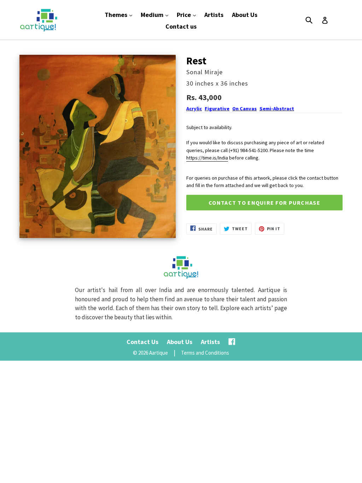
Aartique (158, 352)
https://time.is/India (207, 158)
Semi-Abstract (276, 108)
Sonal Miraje (204, 72)
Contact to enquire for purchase (264, 202)
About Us (244, 15)
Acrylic (194, 108)
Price (188, 14)
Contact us (181, 26)
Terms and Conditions (205, 352)
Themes (120, 14)
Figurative (217, 108)
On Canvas (244, 108)
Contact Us (142, 342)
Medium (156, 14)
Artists (213, 15)
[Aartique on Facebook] (231, 342)
